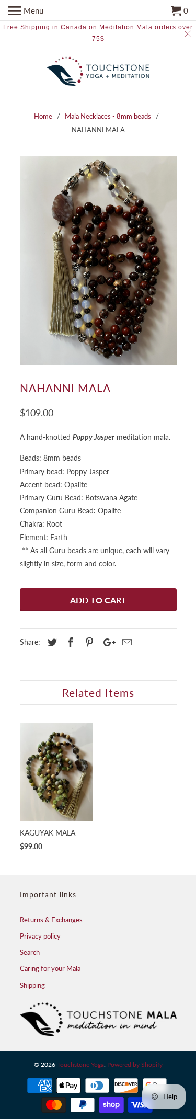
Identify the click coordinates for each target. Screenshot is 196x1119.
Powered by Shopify (135, 1064)
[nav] (25, 10)
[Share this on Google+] (106, 642)
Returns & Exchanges (51, 920)
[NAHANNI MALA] (98, 260)
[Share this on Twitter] (50, 642)
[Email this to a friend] (125, 642)
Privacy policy (40, 936)
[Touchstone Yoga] (98, 72)
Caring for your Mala (50, 968)
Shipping (32, 985)
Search (30, 952)
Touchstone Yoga (80, 1064)
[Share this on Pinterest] (87, 642)
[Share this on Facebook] (69, 642)
